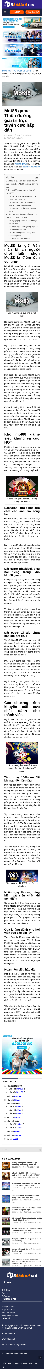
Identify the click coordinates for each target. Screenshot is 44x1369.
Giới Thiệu (6, 1363)
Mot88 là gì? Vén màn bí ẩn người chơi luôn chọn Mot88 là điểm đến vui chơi (22, 184)
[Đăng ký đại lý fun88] (22, 23)
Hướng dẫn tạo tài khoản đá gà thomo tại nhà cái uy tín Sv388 (24, 1164)
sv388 (15, 1139)
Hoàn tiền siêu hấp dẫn (21, 238)
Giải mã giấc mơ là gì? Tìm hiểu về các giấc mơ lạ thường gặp (26, 1184)
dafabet (18, 1096)
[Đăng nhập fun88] (22, 62)
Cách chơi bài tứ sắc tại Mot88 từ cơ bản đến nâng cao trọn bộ (26, 1209)
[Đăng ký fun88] (22, 1054)
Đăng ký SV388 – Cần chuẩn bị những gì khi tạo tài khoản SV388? (26, 1174)
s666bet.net (21, 1354)
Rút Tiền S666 (8, 1312)
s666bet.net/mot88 (31, 167)
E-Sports (6, 1296)
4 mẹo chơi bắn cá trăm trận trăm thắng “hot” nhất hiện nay (25, 1196)
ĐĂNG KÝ (16, 12)
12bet (17, 1100)
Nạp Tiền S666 (8, 1309)
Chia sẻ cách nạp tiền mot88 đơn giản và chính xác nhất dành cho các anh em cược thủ (26, 1261)
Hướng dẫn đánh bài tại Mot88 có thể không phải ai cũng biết (27, 1229)
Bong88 (19, 1089)
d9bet (18, 1106)
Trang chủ (6, 71)
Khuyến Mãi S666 (10, 1315)
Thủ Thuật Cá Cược (22, 71)
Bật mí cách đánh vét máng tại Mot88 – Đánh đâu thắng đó (27, 1219)
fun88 (17, 1117)
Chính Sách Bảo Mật (22, 1363)
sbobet (17, 1135)
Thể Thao (6, 1290)
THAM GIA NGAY (32, 12)
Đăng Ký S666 (8, 1306)
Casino (5, 1293)
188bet (19, 1124)
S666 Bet (9, 135)
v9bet (17, 1132)
